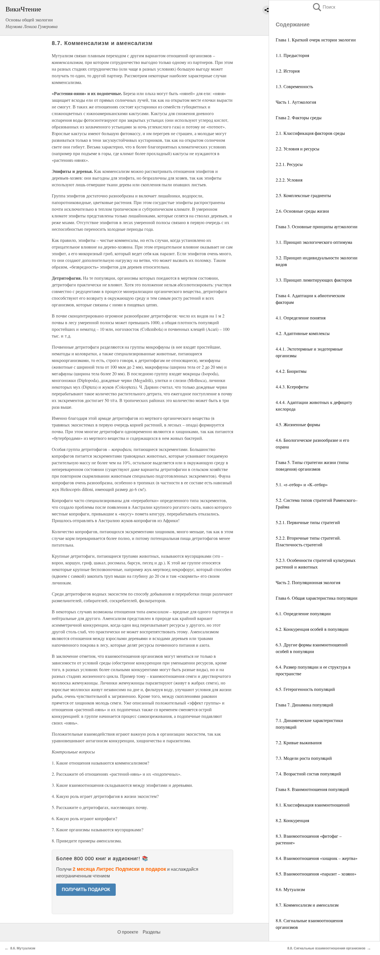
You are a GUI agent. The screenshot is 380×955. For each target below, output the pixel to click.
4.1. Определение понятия (300, 318)
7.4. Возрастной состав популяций (308, 774)
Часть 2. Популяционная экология (308, 582)
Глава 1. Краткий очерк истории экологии (316, 40)
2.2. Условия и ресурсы (297, 149)
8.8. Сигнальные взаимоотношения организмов (326, 948)
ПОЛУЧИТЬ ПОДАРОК (86, 889)
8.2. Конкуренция (292, 820)
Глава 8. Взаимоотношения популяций (312, 789)
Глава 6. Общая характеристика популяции (316, 598)
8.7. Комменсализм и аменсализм (307, 905)
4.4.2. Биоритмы (291, 371)
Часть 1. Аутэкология (296, 102)
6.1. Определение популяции (303, 613)
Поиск (323, 7)
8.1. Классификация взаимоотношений (313, 805)
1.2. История (288, 71)
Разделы (152, 932)
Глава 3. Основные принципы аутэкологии (316, 226)
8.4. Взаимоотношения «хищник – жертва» (316, 858)
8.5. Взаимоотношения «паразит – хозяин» (316, 874)
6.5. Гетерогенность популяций (305, 689)
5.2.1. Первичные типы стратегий (308, 522)
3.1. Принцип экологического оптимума (314, 242)
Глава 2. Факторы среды (299, 117)
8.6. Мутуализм (290, 889)
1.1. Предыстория (292, 55)
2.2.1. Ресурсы (289, 164)
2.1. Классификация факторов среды (310, 133)
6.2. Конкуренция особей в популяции (312, 629)
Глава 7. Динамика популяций (304, 705)
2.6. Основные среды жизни (302, 211)
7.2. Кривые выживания (299, 742)
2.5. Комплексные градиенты (303, 195)
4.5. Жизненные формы (298, 424)
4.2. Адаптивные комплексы (303, 333)
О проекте (127, 932)
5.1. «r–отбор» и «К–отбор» (302, 484)
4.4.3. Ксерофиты (292, 387)
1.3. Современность (294, 86)
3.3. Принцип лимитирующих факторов (314, 280)
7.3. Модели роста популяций (304, 758)
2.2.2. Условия (289, 180)
